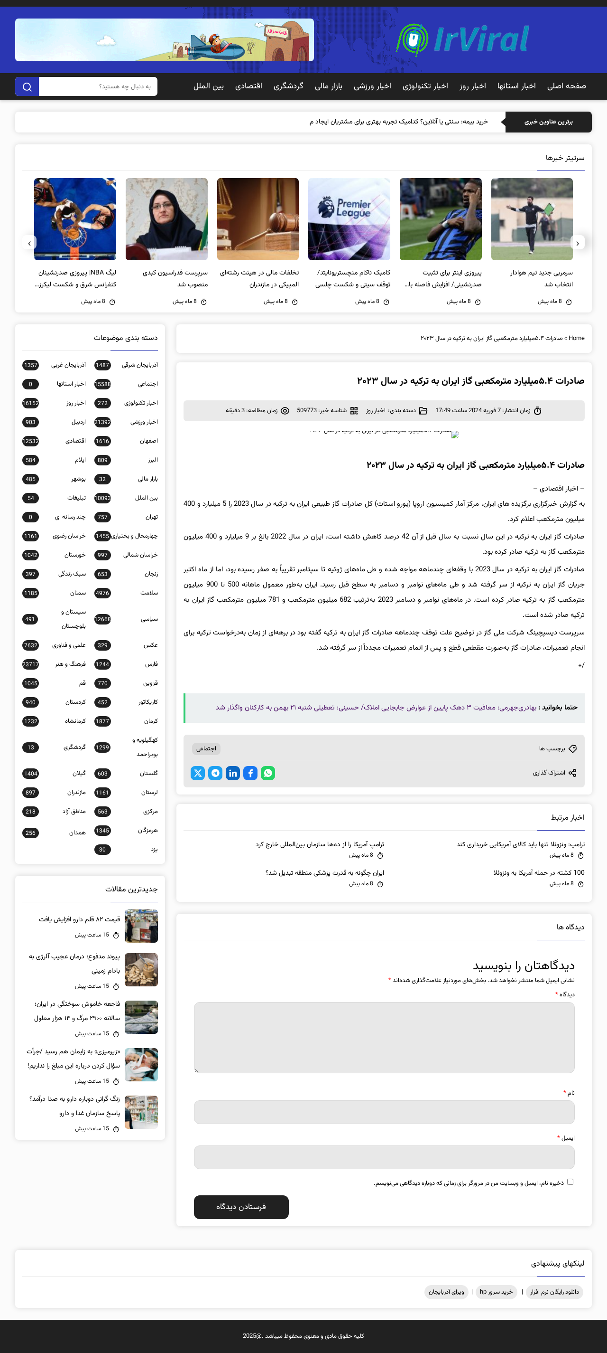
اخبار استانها (516, 86)
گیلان (55, 773)
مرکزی (128, 811)
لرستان (127, 792)
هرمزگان (127, 830)
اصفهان (127, 441)
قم (55, 683)
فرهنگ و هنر (54, 664)
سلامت (127, 593)
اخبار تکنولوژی (425, 86)
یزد (128, 849)
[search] (27, 86)
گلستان (128, 773)
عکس (128, 645)
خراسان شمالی (128, 555)
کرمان (127, 721)
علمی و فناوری (55, 645)
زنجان (128, 574)
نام (569, 1093)
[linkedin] (233, 773)
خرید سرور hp (496, 1292)
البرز (128, 460)
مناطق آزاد (56, 811)
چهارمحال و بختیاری (127, 536)
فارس (127, 664)
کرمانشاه (55, 721)
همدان (56, 833)
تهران (128, 517)
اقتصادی (248, 86)
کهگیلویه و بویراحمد (127, 747)
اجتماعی (206, 749)
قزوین (128, 683)
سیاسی (126, 619)
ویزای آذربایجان (446, 1292)
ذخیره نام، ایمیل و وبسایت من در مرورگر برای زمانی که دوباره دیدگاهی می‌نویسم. (469, 1183)
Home (577, 338)
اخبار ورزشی (372, 86)
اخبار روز (473, 86)
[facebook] (250, 773)
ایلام (56, 460)
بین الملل (208, 86)
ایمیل (566, 1138)
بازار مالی (328, 86)
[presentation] (577, 242)
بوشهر (56, 479)
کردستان (56, 702)
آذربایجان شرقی (127, 365)
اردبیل (56, 422)
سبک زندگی (56, 574)
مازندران (56, 792)
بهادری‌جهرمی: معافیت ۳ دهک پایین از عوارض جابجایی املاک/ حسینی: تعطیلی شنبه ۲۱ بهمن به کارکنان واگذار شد (376, 707)
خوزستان (55, 555)
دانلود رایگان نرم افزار (554, 1292)
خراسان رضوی (55, 536)
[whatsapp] (268, 773)
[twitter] (198, 773)
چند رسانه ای (57, 517)
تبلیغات (57, 498)
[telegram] (215, 773)
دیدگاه (565, 995)
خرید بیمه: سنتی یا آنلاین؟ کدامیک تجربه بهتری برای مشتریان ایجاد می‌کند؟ (391, 122)
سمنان (55, 593)
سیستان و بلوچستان (55, 619)
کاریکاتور (128, 702)
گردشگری (289, 86)
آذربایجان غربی (55, 365)
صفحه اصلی (566, 86)
